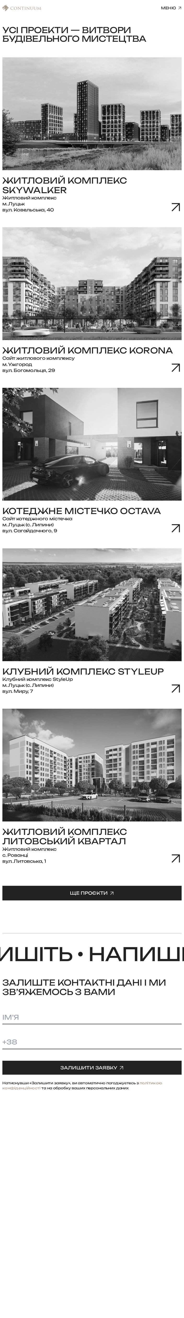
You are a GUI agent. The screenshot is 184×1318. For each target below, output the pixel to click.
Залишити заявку (88, 1067)
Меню (168, 8)
